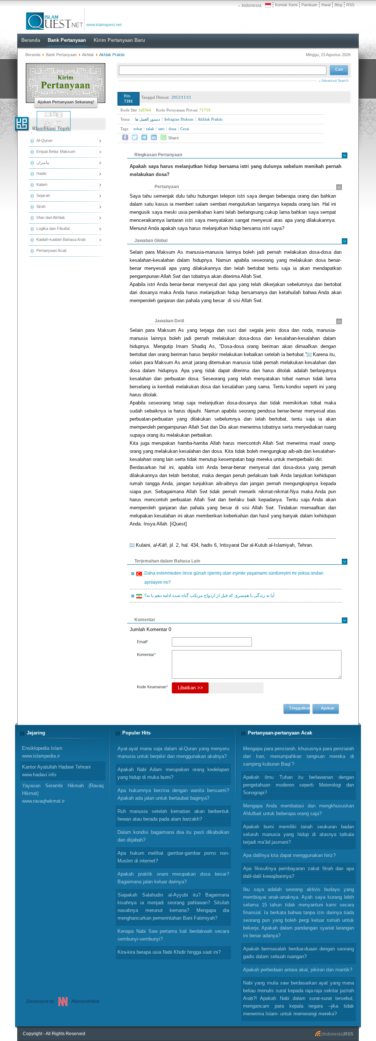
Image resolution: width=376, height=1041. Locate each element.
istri (161, 129)
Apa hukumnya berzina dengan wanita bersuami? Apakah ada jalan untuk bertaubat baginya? (173, 794)
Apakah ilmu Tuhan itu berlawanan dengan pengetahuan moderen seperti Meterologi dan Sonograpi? (298, 784)
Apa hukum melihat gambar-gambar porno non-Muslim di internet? (173, 857)
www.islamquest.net (104, 24)
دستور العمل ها (147, 119)
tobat (138, 129)
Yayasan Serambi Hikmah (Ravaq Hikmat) (63, 793)
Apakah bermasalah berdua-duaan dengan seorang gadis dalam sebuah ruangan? (298, 952)
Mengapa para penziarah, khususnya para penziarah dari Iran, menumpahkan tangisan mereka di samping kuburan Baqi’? (298, 756)
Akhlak (88, 54)
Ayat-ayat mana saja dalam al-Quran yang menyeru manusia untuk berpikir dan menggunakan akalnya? (173, 752)
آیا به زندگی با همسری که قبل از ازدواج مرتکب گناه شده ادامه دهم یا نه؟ (208, 596)
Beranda (32, 54)
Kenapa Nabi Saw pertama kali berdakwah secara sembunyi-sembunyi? (173, 935)
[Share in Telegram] (144, 137)
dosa (172, 129)
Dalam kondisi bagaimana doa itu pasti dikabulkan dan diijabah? (173, 836)
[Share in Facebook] (125, 137)
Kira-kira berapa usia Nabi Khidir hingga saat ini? (169, 952)
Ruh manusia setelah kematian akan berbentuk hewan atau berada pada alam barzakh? (173, 815)
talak (150, 129)
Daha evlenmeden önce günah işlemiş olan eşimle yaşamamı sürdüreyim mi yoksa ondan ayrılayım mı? (232, 578)
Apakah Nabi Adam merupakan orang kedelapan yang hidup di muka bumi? (173, 773)
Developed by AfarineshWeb (63, 1001)
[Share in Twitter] (135, 137)
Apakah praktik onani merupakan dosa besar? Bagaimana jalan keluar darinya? (173, 877)
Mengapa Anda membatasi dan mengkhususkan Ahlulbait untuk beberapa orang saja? (298, 809)
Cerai (184, 129)
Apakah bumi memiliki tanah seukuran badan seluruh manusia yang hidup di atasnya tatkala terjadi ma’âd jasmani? (298, 834)
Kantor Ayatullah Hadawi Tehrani (56, 770)
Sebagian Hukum (179, 119)
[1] (309, 354)
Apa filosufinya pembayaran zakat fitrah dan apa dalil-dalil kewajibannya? (298, 872)
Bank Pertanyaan (61, 54)
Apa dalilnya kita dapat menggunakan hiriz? (289, 855)
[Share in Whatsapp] (163, 137)
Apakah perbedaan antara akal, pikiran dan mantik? (297, 969)
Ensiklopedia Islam (42, 752)
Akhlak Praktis (210, 119)
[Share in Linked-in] (154, 137)
